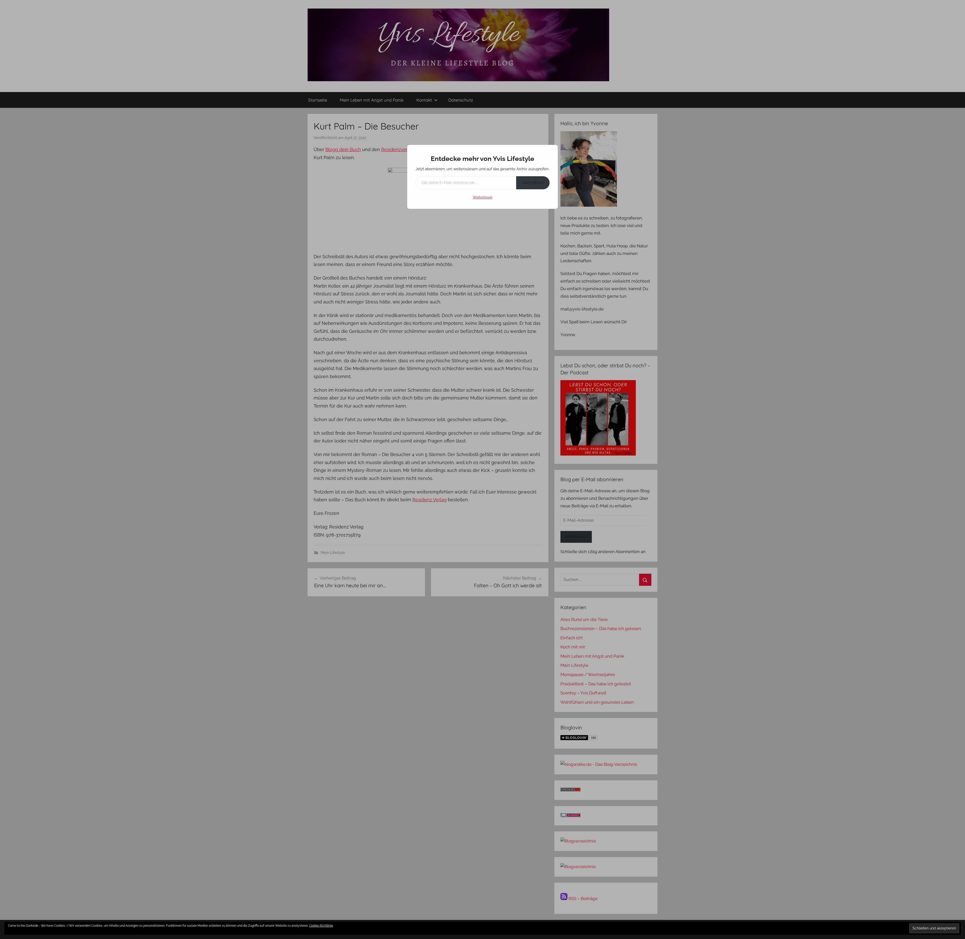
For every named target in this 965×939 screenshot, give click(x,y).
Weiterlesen (482, 197)
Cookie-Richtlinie (321, 925)
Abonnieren (533, 182)
